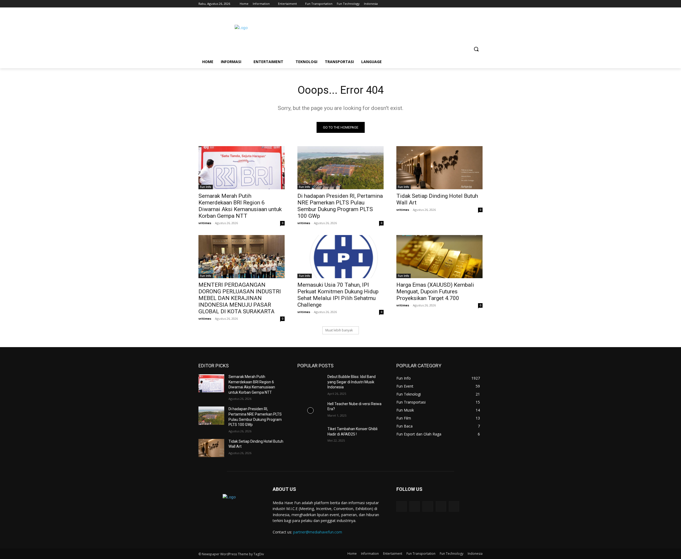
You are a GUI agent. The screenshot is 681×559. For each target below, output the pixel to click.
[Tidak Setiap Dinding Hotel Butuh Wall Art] (439, 167)
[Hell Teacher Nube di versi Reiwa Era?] (310, 410)
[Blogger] (401, 506)
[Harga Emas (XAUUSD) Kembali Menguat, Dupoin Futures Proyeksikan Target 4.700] (439, 256)
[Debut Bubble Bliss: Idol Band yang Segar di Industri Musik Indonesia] (310, 383)
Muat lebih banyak (339, 330)
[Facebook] (450, 4)
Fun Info (205, 187)
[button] (476, 49)
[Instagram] (457, 4)
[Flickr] (427, 506)
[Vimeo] (472, 4)
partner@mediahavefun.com (317, 532)
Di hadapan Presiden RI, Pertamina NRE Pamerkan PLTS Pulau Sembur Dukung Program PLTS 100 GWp (340, 206)
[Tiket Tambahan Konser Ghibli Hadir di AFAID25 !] (310, 435)
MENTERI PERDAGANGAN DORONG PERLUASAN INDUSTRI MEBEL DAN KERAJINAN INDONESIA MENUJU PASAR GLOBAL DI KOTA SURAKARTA (239, 298)
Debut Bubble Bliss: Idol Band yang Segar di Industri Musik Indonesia (351, 382)
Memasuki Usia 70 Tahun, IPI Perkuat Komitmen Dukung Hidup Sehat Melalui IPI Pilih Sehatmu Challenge (338, 295)
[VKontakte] (454, 506)
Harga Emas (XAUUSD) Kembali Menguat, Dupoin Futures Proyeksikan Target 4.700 (435, 291)
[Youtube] (479, 4)
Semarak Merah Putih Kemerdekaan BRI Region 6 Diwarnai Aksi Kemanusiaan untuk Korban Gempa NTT (240, 206)
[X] (465, 4)
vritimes (204, 223)
